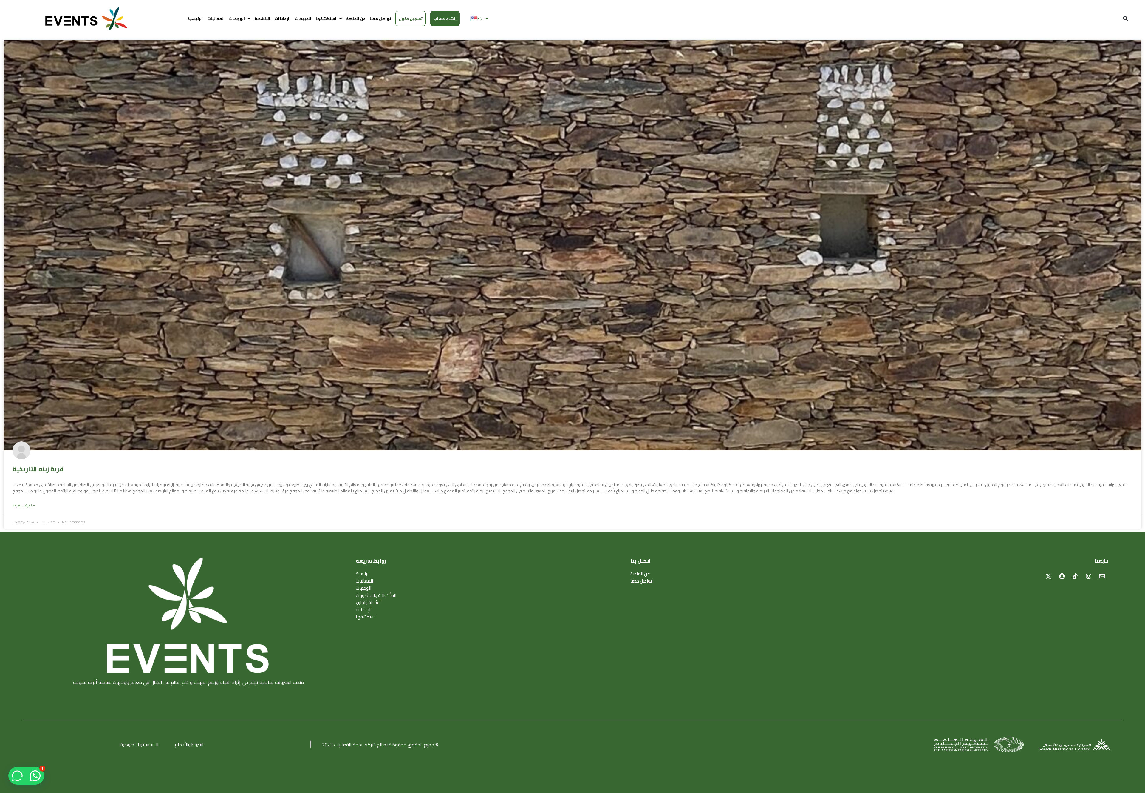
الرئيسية (195, 18)
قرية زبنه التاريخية (38, 469)
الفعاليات (216, 18)
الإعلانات (282, 18)
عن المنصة (355, 18)
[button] (1125, 18)
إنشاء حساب (445, 18)
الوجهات (237, 18)
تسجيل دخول (411, 18)
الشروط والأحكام (190, 744)
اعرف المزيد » (24, 505)
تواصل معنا (380, 18)
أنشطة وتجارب (368, 602)
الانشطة (262, 18)
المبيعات (303, 18)
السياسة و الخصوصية (139, 744)
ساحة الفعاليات (348, 744)
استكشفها (326, 18)
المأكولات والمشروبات (376, 595)
